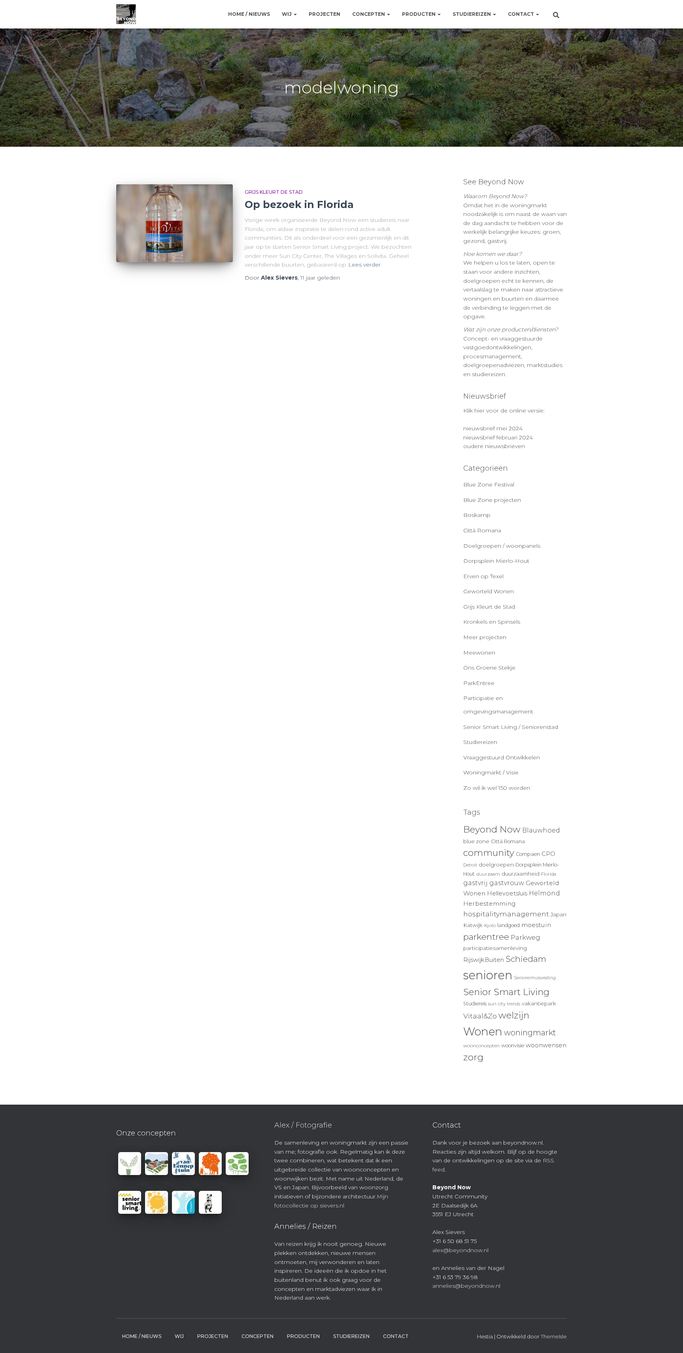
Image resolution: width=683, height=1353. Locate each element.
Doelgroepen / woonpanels (501, 545)
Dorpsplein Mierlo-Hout (496, 560)
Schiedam (526, 959)
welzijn (513, 1015)
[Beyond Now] (126, 14)
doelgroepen (496, 864)
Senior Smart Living (506, 991)
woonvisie (512, 1045)
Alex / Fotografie (303, 1125)
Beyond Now (492, 829)
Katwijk (473, 925)
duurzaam (488, 874)
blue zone (476, 841)
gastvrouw (506, 883)
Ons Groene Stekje (489, 667)
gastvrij (475, 883)
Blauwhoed (541, 830)
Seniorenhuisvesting (535, 977)
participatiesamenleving (495, 948)
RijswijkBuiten (483, 959)
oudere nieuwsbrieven (494, 446)
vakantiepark (539, 1003)
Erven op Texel (483, 576)
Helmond (544, 893)
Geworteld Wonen (488, 591)
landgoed (508, 925)
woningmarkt (530, 1032)
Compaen (528, 854)
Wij (287, 14)
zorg (473, 1057)
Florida (548, 874)
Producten (419, 14)
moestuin (536, 925)
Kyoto (490, 925)
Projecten (324, 14)
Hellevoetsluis (507, 893)
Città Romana (482, 530)
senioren (487, 975)
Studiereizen (472, 14)
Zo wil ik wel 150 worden (496, 787)
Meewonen (479, 652)
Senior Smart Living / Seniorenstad (510, 726)
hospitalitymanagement (506, 914)
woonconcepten (481, 1045)
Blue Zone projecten (492, 499)
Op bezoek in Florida (299, 204)
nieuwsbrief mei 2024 (493, 428)
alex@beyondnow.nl (460, 1250)
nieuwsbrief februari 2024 (498, 437)
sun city (497, 1004)
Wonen (482, 1031)
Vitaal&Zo (480, 1016)
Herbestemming (489, 903)
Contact (521, 14)
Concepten (369, 14)
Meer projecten (484, 637)
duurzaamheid (521, 873)
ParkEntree (478, 683)
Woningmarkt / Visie (491, 772)
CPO (548, 853)
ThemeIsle (554, 1336)
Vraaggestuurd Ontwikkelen (501, 757)
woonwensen (546, 1045)
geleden (320, 277)
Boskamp (477, 514)
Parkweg (525, 937)
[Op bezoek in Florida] (174, 223)
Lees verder (364, 264)
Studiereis (475, 1004)
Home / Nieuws (249, 14)
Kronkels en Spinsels (491, 621)
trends (513, 1004)
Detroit (470, 865)
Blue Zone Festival (488, 484)
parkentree (486, 936)
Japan (558, 914)
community (488, 852)
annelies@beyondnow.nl (466, 1285)
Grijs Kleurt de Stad (274, 192)
